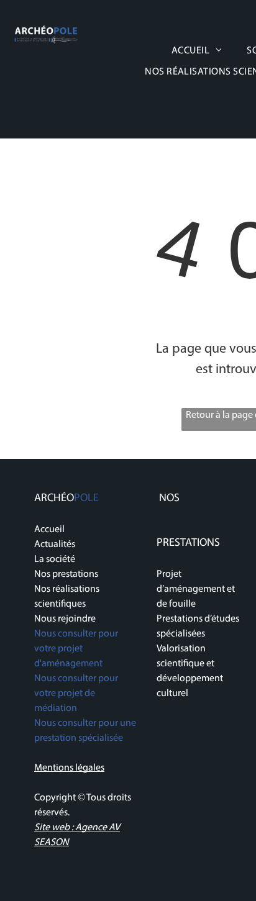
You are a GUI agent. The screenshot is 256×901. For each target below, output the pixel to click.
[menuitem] (197, 50)
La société (54, 559)
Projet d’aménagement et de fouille (196, 589)
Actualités (54, 545)
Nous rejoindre (65, 619)
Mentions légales (69, 768)
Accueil (49, 530)
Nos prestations (66, 574)
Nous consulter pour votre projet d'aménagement (76, 649)
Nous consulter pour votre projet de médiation (76, 693)
